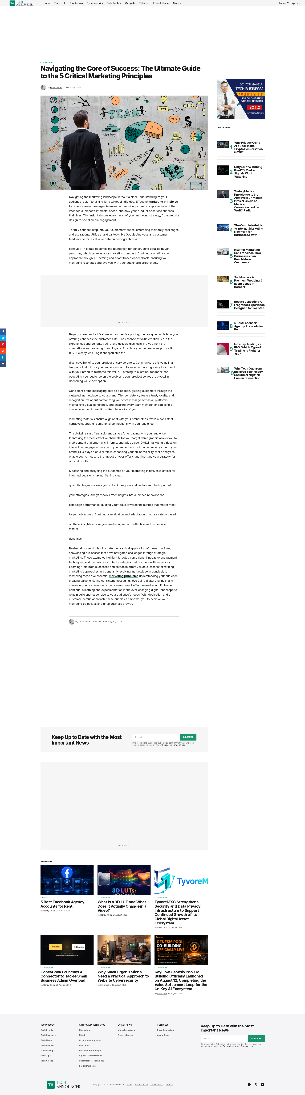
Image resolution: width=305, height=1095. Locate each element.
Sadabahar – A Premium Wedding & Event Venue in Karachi (248, 282)
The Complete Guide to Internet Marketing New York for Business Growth (248, 230)
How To (45, 898)
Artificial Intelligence (92, 1025)
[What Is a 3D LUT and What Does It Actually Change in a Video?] (124, 880)
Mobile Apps (162, 1035)
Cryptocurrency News (90, 1040)
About (129, 1084)
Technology (47, 62)
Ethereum (84, 1045)
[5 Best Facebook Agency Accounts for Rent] (67, 880)
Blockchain (84, 1030)
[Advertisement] (152, 30)
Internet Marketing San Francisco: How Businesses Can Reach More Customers (247, 256)
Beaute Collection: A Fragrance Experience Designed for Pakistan (249, 305)
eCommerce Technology (91, 1061)
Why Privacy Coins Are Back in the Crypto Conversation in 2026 (248, 147)
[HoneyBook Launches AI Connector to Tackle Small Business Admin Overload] (67, 950)
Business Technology (90, 1050)
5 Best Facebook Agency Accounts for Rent (248, 326)
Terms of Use (178, 745)
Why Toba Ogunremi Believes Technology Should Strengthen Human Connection (248, 373)
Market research (126, 1030)
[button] (293, 3)
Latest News (125, 1025)
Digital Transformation (90, 1055)
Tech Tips (46, 1055)
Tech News (46, 1040)
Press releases (125, 1035)
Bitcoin (82, 1035)
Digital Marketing (88, 1066)
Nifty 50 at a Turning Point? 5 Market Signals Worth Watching (248, 171)
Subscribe (188, 737)
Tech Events (47, 1030)
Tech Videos (47, 1061)
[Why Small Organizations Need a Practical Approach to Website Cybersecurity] (124, 950)
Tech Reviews (47, 1045)
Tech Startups (48, 1050)
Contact (169, 1084)
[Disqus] (124, 672)
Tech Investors (48, 1035)
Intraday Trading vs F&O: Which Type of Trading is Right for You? (247, 349)
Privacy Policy (161, 745)
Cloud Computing (165, 1030)
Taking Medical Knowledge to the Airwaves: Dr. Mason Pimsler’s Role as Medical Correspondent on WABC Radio (248, 201)
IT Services (162, 1025)
